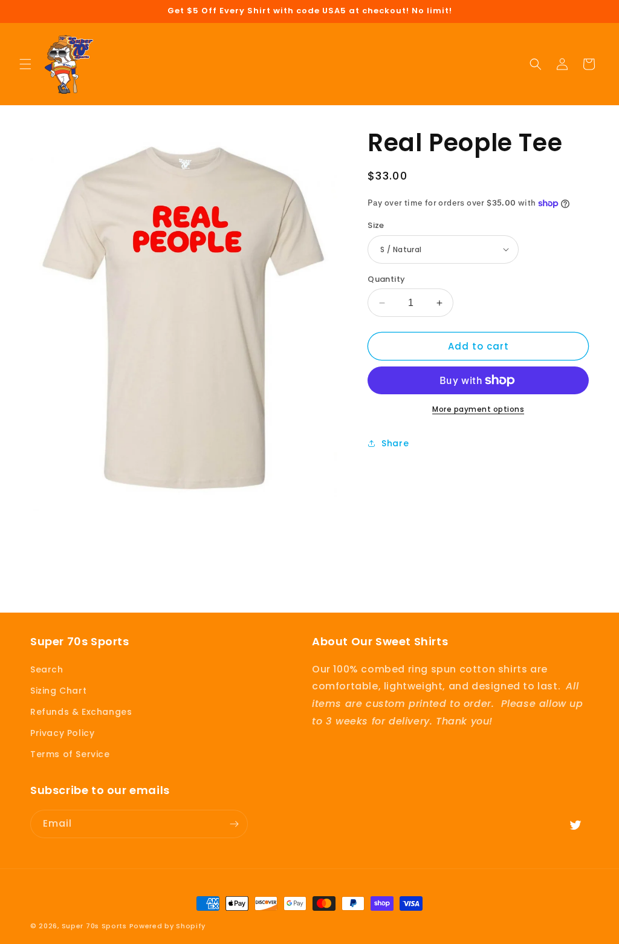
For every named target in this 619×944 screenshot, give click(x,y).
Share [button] (395, 443)
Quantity (386, 279)
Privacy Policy (62, 733)
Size (376, 225)
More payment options (478, 409)
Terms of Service (70, 754)
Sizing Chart (58, 691)
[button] (25, 64)
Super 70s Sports (94, 926)
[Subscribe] (234, 824)
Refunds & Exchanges (81, 712)
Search (46, 669)
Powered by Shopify (167, 926)
